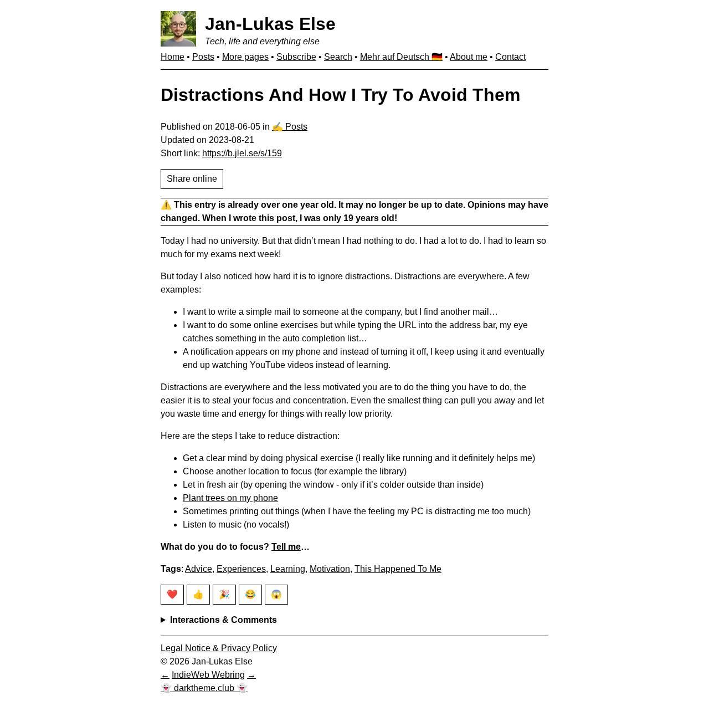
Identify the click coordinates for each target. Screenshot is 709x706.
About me (468, 57)
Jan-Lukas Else (270, 24)
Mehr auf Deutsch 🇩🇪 (401, 57)
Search (338, 57)
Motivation (330, 569)
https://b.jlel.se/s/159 (242, 153)
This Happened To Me (397, 569)
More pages (245, 57)
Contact (510, 57)
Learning (287, 569)
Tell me (286, 546)
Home (172, 57)
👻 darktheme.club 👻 (204, 688)
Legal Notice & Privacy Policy (219, 648)
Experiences (241, 569)
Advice (198, 569)
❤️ (172, 594)
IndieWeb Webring (208, 674)
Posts (203, 57)
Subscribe (296, 57)
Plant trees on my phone (230, 498)
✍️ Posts (289, 126)
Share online (192, 178)
